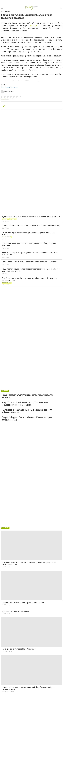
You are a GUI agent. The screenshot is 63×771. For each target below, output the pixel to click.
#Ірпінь (2, 87)
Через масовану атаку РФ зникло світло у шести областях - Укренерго (29, 262)
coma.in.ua (4, 84)
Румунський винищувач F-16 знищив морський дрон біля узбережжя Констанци (29, 244)
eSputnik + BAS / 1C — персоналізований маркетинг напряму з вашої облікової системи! (29, 563)
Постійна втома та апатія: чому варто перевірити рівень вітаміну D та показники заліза (29, 279)
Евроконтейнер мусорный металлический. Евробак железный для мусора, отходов (28, 688)
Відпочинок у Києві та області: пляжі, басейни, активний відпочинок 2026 (31, 217)
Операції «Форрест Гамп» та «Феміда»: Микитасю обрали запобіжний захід (31, 225)
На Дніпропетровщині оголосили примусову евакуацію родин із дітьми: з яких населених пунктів (31, 270)
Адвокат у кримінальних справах (15, 611)
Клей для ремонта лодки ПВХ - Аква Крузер (19, 649)
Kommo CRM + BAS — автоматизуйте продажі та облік (23, 602)
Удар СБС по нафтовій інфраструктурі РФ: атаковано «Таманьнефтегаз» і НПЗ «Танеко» (30, 253)
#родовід (7, 87)
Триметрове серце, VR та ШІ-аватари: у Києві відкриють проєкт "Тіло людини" (28, 233)
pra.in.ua (33, 26)
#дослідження (14, 87)
